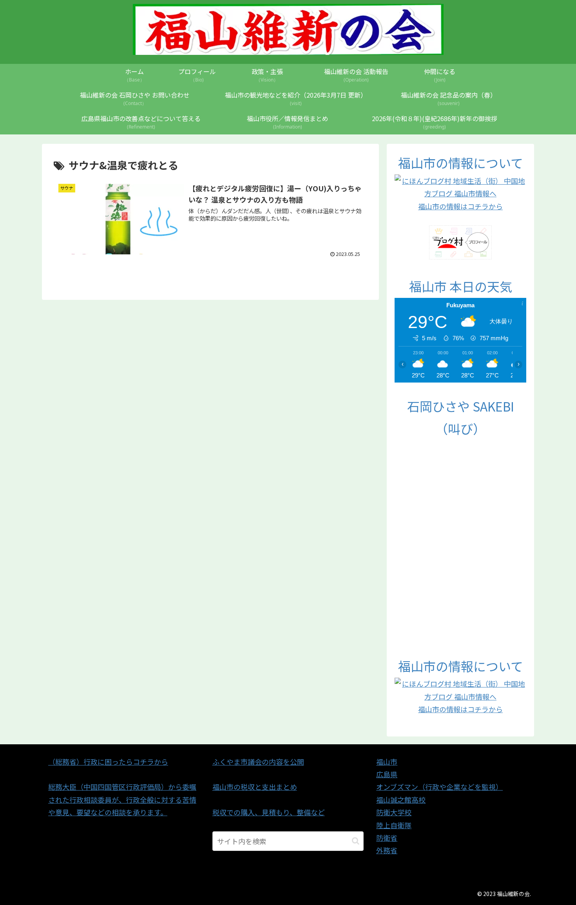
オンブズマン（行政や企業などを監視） (439, 787)
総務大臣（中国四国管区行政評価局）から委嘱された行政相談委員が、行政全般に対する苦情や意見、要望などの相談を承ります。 (122, 799)
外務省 (386, 850)
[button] (355, 840)
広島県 (386, 774)
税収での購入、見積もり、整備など (268, 812)
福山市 (386, 761)
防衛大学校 (393, 812)
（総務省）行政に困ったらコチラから (108, 761)
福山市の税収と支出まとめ (254, 787)
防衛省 (386, 837)
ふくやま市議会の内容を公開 (258, 761)
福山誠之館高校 (401, 799)
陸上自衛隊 (393, 825)
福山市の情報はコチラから (460, 206)
